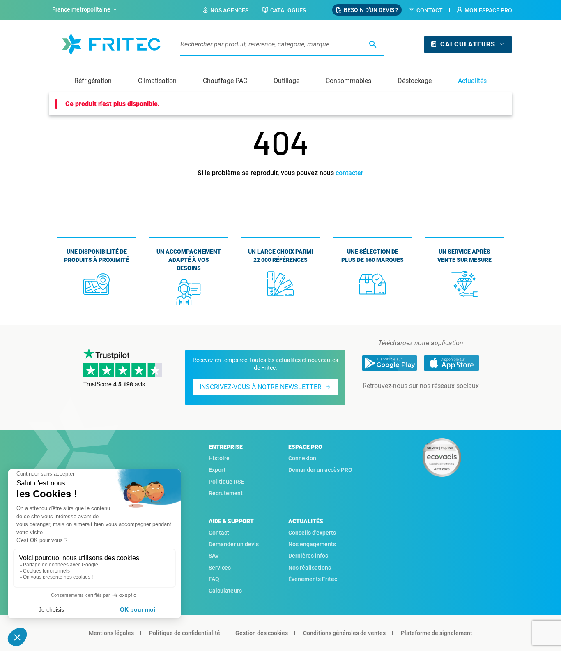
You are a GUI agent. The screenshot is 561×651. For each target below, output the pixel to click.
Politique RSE (226, 481)
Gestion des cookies (261, 633)
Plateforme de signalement (436, 633)
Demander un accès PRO (320, 469)
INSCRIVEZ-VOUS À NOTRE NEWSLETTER (261, 387)
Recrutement (226, 493)
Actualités (472, 81)
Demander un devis (234, 544)
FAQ (214, 579)
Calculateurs (467, 44)
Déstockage (415, 81)
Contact (429, 10)
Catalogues (288, 10)
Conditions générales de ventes (344, 633)
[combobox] (85, 10)
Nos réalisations (309, 567)
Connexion (302, 458)
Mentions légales (111, 633)
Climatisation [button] (157, 81)
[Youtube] (432, 402)
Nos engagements (312, 544)
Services (220, 567)
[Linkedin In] (409, 402)
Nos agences (229, 10)
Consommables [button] (348, 81)
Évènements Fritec (312, 579)
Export (217, 469)
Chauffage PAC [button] (225, 81)
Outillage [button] (286, 81)
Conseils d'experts (312, 532)
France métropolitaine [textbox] (81, 9)
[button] (484, 10)
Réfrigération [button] (93, 81)
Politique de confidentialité (184, 633)
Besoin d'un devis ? (371, 10)
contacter (349, 173)
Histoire (219, 458)
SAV (214, 555)
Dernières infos (308, 555)
